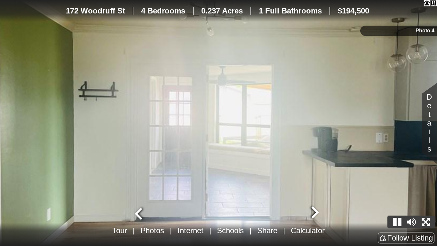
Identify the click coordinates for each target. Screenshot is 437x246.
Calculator (308, 230)
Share (267, 230)
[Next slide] (314, 213)
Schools (230, 230)
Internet (190, 230)
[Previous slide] (139, 213)
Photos (152, 230)
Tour (119, 230)
